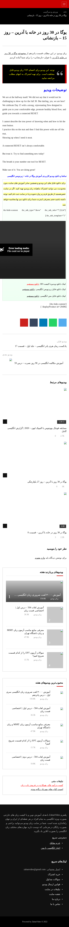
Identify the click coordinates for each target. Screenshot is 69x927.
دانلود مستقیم (33, 284)
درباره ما (56, 899)
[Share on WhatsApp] (53, 323)
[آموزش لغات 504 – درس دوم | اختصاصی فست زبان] (58, 761)
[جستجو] (4, 4)
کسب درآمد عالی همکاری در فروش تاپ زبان (42, 785)
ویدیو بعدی (7, 354)
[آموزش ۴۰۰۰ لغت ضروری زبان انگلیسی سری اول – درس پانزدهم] (34, 591)
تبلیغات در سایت (52, 889)
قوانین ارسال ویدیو (51, 884)
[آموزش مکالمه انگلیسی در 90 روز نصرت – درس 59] (7, 363)
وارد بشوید (40, 558)
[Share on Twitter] (63, 323)
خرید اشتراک (54, 874)
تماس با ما (55, 904)
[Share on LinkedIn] (43, 323)
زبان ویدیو (54, 598)
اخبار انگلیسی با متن (50, 848)
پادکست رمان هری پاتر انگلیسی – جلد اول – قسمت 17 (41, 346)
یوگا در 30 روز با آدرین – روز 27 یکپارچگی (47, 482)
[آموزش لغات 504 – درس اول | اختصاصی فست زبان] (55, 615)
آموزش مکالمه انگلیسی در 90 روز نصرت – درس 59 (38, 363)
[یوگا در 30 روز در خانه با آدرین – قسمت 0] (34, 510)
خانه (65, 12)
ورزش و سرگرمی (50, 12)
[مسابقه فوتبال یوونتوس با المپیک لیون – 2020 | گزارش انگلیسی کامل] (34, 406)
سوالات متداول (53, 879)
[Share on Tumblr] (34, 323)
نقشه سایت (54, 894)
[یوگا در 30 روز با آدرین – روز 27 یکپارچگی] (34, 460)
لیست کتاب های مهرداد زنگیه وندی (47, 789)
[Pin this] (24, 323)
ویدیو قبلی (62, 341)
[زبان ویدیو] (34, 4)
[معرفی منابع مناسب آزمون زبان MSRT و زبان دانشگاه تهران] (55, 637)
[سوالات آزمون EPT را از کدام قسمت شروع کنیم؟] (55, 660)
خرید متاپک (55, 843)
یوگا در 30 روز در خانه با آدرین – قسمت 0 (47, 532)
